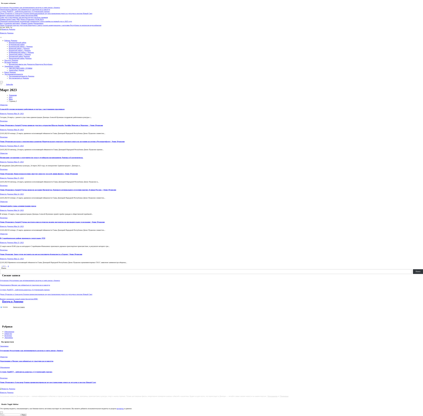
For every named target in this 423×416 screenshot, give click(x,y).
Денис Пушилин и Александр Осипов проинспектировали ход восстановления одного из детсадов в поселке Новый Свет (46, 294)
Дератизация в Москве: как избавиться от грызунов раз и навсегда (25, 285)
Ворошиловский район (17, 42)
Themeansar (284, 396)
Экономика (8, 338)
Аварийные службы (11, 66)
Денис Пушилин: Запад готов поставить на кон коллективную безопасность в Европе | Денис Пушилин (41, 254)
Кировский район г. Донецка (20, 50)
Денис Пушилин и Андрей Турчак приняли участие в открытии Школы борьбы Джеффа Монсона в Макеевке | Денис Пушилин (51, 125)
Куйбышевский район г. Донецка (21, 52)
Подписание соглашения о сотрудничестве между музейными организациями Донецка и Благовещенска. (41, 158)
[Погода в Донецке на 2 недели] (19, 307)
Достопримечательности (13, 74)
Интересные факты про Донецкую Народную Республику (31, 64)
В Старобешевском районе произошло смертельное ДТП (22, 238)
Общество (4, 105)
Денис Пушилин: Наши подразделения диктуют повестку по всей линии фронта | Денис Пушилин (39, 174)
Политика (3, 121)
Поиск (3, 268)
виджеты (120, 409)
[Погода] (4, 307)
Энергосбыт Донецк (16, 70)
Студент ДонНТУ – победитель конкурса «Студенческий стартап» (25, 290)
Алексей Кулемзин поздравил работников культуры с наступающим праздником (32, 109)
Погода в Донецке (11, 60)
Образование (9, 332)
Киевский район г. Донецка (19, 48)
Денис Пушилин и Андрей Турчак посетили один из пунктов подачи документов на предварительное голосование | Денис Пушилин (52, 222)
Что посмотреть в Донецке (19, 78)
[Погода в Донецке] (12, 305)
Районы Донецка (10, 40)
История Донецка (11, 62)
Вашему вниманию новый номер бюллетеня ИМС (19, 299)
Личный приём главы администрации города (18, 206)
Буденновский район (17, 44)
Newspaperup (272, 396)
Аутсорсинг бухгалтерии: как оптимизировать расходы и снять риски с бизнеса (30, 280)
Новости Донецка (6, 33)
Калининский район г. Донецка (21, 46)
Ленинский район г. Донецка (20, 54)
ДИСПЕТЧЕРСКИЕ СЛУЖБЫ (20, 68)
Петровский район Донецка (19, 56)
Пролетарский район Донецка (20, 58)
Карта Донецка (10, 72)
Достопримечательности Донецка (21, 76)
